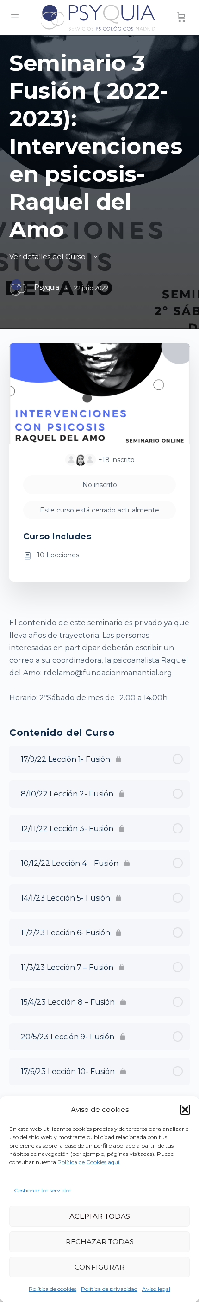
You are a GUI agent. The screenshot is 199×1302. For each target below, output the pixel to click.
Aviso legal (156, 1288)
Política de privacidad (109, 1288)
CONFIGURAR (99, 1267)
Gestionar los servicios (42, 1190)
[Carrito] (181, 17)
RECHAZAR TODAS (100, 1241)
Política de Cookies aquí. (89, 1162)
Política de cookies (52, 1288)
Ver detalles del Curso (48, 256)
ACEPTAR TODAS (99, 1216)
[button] (185, 1109)
